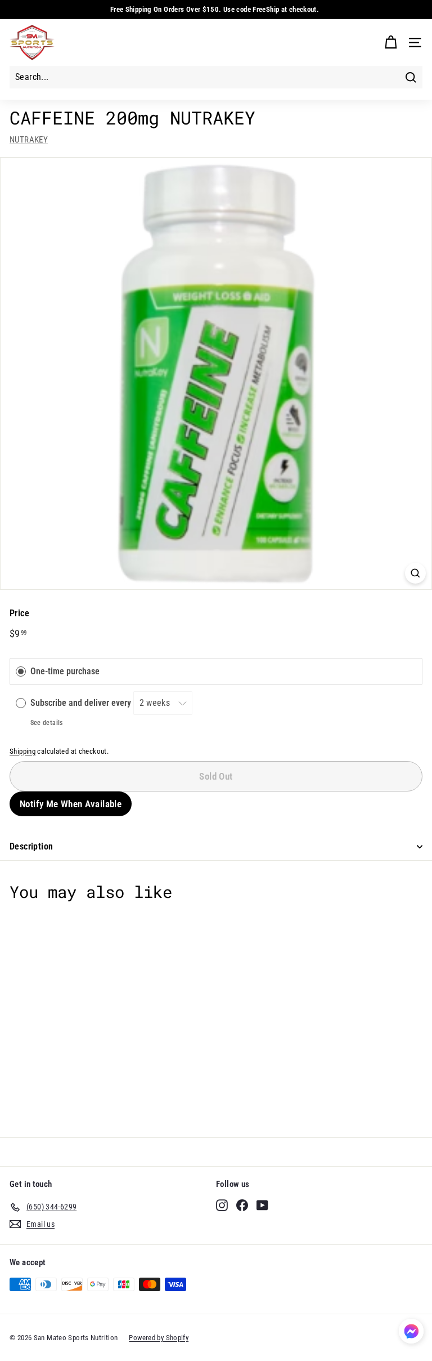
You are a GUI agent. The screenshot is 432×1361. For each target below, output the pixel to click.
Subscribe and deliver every (81, 702)
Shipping (22, 751)
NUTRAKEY (29, 140)
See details (46, 723)
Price (19, 613)
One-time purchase (65, 671)
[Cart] (390, 42)
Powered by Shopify (158, 1337)
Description (31, 846)
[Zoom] (415, 573)
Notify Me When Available (71, 804)
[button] (411, 1333)
